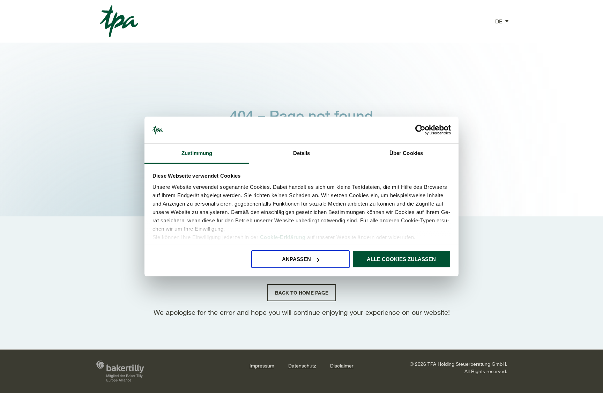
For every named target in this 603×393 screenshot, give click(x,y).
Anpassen (296, 259)
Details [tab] (301, 153)
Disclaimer (341, 366)
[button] (499, 21)
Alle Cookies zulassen (401, 259)
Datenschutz (302, 366)
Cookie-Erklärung (283, 237)
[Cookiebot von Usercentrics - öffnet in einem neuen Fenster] (420, 130)
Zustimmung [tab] (197, 153)
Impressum (262, 366)
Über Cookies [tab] (406, 153)
